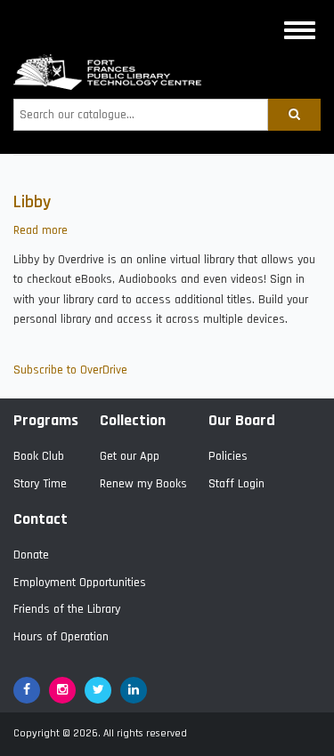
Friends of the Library (66, 609)
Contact (40, 519)
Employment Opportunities (79, 583)
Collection (133, 420)
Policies (228, 456)
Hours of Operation (61, 637)
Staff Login (236, 484)
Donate (31, 555)
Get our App (129, 456)
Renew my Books (143, 484)
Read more (40, 230)
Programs (45, 420)
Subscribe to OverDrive (70, 370)
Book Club (38, 456)
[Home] (107, 72)
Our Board (241, 420)
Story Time (40, 484)
